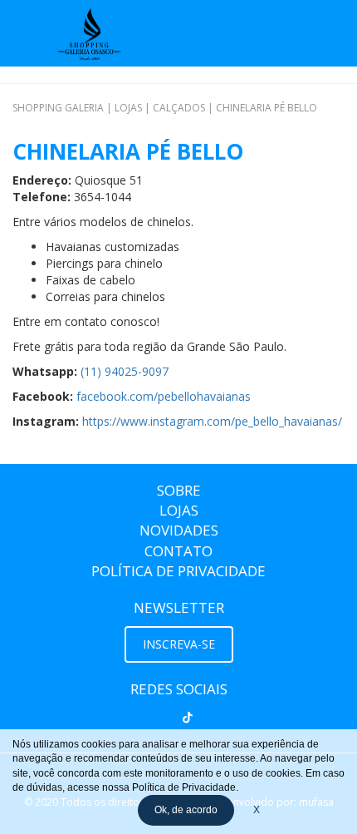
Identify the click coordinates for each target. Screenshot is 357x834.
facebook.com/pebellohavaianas (163, 396)
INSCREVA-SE (179, 644)
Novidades (178, 530)
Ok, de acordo (186, 810)
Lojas (178, 510)
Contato (178, 550)
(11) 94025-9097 (125, 371)
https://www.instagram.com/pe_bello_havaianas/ (212, 421)
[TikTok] (187, 717)
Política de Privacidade (178, 570)
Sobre (179, 490)
